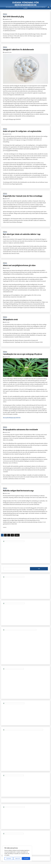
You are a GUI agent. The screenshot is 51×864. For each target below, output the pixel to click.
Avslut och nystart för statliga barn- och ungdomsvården (22, 131)
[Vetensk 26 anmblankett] (13, 577)
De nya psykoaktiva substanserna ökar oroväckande (20, 429)
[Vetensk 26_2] (13, 541)
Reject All (17, 858)
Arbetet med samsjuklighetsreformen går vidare (19, 265)
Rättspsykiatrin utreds (10, 319)
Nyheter (5, 14)
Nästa (16, 535)
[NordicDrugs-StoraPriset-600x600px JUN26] (23, 730)
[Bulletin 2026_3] (13, 669)
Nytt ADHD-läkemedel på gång (13, 16)
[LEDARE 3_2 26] (13, 703)
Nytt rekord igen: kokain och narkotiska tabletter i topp (21, 234)
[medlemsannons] (13, 833)
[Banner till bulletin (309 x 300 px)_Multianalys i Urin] (13, 775)
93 (12, 535)
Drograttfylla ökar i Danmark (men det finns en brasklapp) (22, 196)
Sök (39, 568)
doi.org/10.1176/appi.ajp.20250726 (11, 417)
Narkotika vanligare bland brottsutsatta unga (18, 490)
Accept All (26, 858)
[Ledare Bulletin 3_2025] (19, 630)
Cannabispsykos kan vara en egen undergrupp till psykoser (22, 354)
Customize (8, 858)
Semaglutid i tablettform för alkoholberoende (18, 49)
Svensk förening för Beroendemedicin (25, 3)
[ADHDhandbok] (14, 807)
